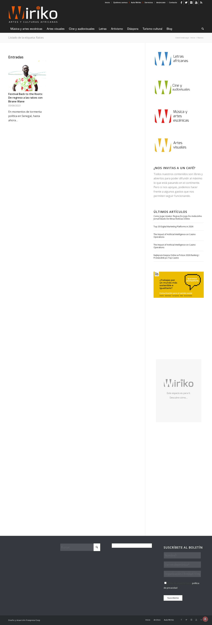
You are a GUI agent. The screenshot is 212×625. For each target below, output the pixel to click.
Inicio (107, 2)
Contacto (173, 2)
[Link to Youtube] (196, 2)
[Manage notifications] (205, 619)
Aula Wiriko (136, 2)
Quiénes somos (120, 2)
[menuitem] (107, 2)
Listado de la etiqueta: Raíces (26, 37)
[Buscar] (201, 28)
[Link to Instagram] (191, 2)
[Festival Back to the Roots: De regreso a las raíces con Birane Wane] (27, 76)
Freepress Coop (33, 620)
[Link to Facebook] (181, 2)
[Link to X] (186, 2)
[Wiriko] (33, 14)
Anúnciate (160, 2)
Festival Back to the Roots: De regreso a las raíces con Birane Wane (25, 97)
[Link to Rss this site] (201, 2)
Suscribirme (173, 598)
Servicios (149, 2)
